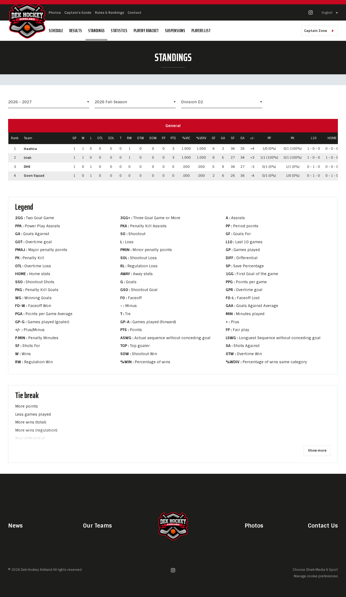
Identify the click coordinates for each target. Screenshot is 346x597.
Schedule (56, 30)
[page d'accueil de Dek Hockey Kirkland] (27, 20)
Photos (55, 13)
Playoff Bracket (146, 30)
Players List (201, 30)
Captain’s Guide (77, 13)
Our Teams (97, 525)
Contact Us (323, 525)
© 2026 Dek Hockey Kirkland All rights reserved (45, 570)
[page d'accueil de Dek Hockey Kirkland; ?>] (173, 525)
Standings (96, 30)
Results (75, 30)
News (15, 525)
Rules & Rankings (109, 13)
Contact (134, 13)
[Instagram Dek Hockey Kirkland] (310, 13)
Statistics (119, 30)
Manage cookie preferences (316, 576)
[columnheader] (14, 138)
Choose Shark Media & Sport (315, 570)
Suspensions (175, 30)
